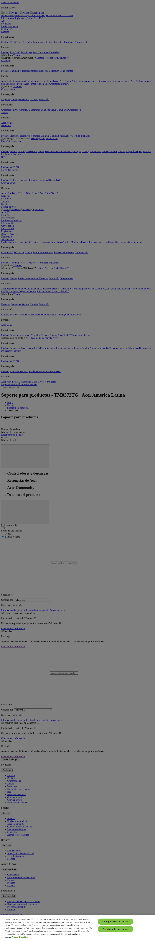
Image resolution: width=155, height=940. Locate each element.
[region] (77, 927)
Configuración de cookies (115, 921)
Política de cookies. (20, 937)
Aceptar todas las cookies (115, 929)
